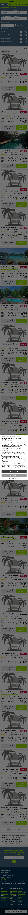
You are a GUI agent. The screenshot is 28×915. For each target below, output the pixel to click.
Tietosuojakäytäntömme (14, 478)
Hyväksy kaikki (14, 472)
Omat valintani (14, 475)
